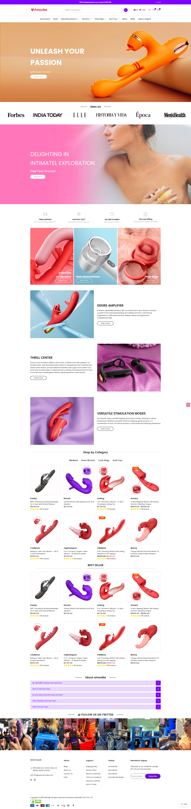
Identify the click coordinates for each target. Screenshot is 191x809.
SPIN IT (126, 413)
